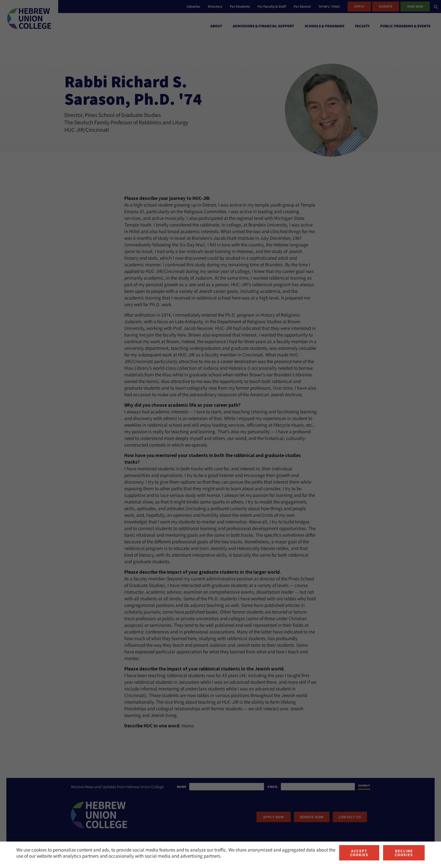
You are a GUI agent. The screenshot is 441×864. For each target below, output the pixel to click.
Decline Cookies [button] (404, 852)
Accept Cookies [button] (359, 852)
